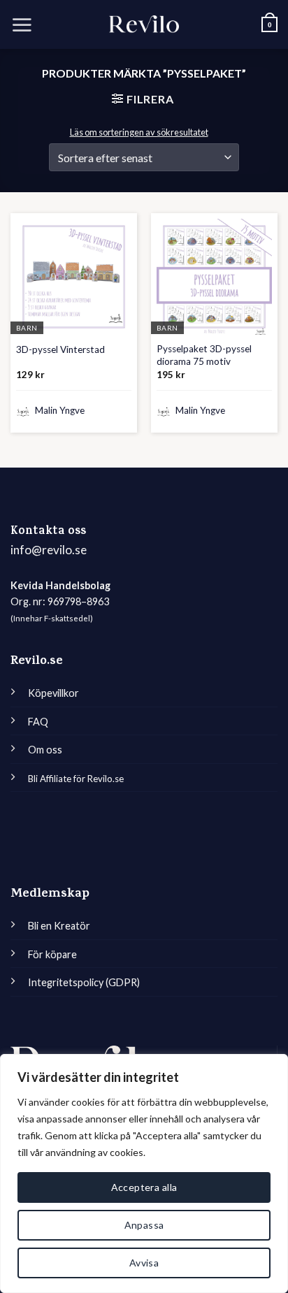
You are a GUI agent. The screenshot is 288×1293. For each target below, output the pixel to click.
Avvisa (144, 1263)
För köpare (52, 954)
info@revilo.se (48, 549)
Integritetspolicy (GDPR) (84, 982)
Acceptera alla (144, 1187)
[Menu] (21, 24)
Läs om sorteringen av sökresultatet (139, 132)
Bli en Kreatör (59, 926)
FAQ (38, 722)
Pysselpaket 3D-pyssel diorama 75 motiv (204, 355)
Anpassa (144, 1225)
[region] (144, 1173)
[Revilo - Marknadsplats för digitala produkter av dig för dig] (144, 24)
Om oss (45, 750)
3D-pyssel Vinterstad (60, 349)
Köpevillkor (53, 693)
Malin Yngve (59, 410)
